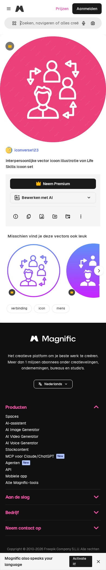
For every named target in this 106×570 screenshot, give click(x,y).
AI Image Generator (22, 429)
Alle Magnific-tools (21, 482)
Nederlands (53, 384)
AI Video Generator (21, 436)
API (8, 469)
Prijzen (62, 8)
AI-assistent (15, 423)
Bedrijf (12, 512)
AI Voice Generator (21, 443)
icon (42, 308)
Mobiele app (16, 476)
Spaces (11, 416)
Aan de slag (17, 497)
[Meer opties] (80, 216)
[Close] (98, 561)
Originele (35, 46)
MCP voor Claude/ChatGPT (34, 456)
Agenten (17, 462)
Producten (16, 407)
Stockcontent (17, 449)
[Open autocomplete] (12, 23)
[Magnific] (53, 340)
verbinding (19, 308)
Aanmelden (87, 8)
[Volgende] (99, 270)
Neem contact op (23, 528)
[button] (53, 384)
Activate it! (79, 561)
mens (61, 308)
